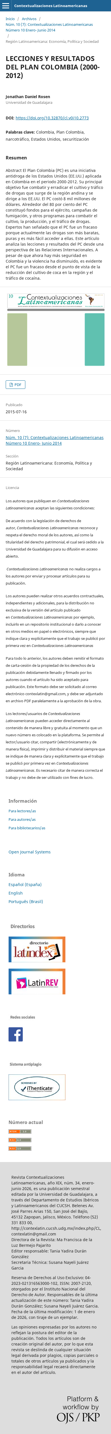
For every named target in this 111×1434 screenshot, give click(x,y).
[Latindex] (37, 960)
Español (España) (25, 884)
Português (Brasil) (26, 901)
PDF (17, 384)
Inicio (10, 18)
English (16, 893)
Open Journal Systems (30, 852)
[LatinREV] (37, 993)
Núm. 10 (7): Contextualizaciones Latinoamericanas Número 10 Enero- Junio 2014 (49, 27)
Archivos (29, 18)
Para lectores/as (22, 810)
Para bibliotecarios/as (27, 827)
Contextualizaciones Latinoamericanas (50, 5)
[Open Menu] (5, 5)
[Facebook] (16, 1040)
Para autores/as (22, 819)
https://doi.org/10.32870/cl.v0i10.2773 (52, 118)
